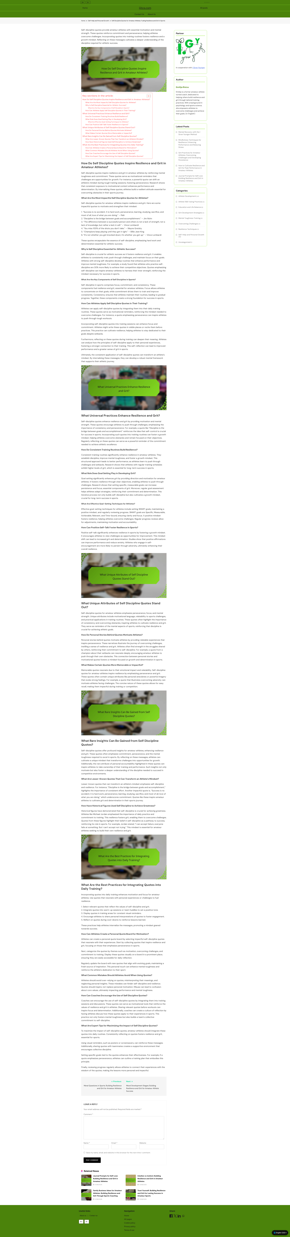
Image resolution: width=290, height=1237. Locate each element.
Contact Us (139, 14)
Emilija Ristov (182, 87)
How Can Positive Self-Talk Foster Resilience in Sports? (106, 124)
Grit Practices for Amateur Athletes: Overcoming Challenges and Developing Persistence (189, 156)
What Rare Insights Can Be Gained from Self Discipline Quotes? (109, 136)
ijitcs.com (145, 8)
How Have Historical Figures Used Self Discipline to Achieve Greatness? (113, 142)
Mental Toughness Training (189, 218)
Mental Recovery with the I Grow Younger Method (189, 133)
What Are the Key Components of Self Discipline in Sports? (108, 108)
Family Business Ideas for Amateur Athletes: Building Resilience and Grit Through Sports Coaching (107, 1193)
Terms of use (129, 1230)
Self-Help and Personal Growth (191, 235)
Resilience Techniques (187, 229)
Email (114, 1143)
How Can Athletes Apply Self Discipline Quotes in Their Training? (110, 110)
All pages (128, 1219)
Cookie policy (129, 1223)
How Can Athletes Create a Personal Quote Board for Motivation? (111, 148)
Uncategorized (184, 242)
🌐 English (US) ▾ (280, 1233)
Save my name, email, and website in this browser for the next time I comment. (118, 1153)
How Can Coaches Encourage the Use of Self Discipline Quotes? (110, 153)
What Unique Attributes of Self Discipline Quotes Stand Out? (108, 127)
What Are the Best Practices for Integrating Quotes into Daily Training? (113, 145)
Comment (88, 1114)
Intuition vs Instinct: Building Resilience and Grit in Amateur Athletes (150, 1178)
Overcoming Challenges (188, 224)
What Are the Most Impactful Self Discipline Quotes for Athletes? (110, 102)
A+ (83, 2)
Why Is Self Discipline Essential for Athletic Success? (105, 105)
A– (88, 2)
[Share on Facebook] (171, 1216)
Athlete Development (187, 196)
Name (87, 1143)
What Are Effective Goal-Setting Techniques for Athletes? (108, 122)
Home (85, 8)
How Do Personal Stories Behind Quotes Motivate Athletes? (108, 130)
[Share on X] (175, 1216)
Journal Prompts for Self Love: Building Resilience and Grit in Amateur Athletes (105, 1178)
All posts (204, 8)
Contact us (93, 1215)
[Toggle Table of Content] (147, 96)
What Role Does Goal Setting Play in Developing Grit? (106, 119)
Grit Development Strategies (190, 213)
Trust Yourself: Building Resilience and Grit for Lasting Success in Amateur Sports (151, 1193)
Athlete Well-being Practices (190, 202)
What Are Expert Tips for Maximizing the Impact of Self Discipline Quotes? (114, 156)
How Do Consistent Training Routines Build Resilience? (106, 116)
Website (142, 1143)
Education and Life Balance (189, 207)
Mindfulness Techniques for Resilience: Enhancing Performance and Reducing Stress (189, 143)
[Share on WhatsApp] (183, 1216)
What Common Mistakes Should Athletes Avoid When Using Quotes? (112, 150)
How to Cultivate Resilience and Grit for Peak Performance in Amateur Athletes (191, 168)
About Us (152, 14)
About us (83, 1215)
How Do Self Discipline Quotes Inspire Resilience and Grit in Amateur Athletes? (116, 99)
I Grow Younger (198, 67)
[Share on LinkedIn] (179, 1216)
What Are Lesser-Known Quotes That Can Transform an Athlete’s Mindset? (114, 139)
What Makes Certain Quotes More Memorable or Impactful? (108, 133)
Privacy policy (129, 1226)
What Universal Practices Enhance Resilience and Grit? (106, 113)
